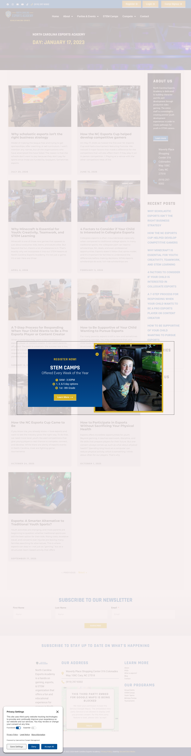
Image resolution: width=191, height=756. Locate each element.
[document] (95, 378)
